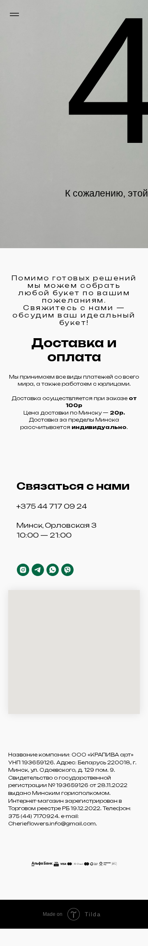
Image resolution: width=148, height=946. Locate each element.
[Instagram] (23, 570)
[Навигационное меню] (14, 14)
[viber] (67, 570)
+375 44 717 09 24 (51, 506)
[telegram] (38, 570)
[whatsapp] (52, 570)
